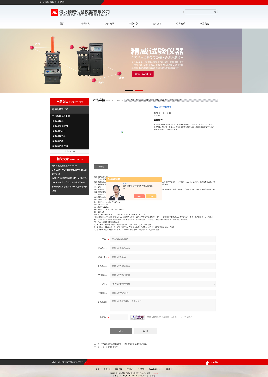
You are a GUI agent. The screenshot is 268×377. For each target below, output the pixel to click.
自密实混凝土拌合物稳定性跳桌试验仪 (68, 182)
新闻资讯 (118, 369)
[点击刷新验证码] (137, 317)
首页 (127, 100)
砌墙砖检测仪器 (145, 100)
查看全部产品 (70, 151)
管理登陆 (169, 369)
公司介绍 (107, 369)
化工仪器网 (150, 376)
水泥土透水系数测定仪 (109, 347)
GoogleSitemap (155, 369)
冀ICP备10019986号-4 (128, 376)
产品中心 (134, 100)
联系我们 (141, 369)
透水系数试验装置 (159, 100)
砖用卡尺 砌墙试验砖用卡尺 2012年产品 (69, 178)
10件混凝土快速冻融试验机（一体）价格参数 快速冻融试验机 (124, 344)
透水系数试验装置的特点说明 (64, 166)
